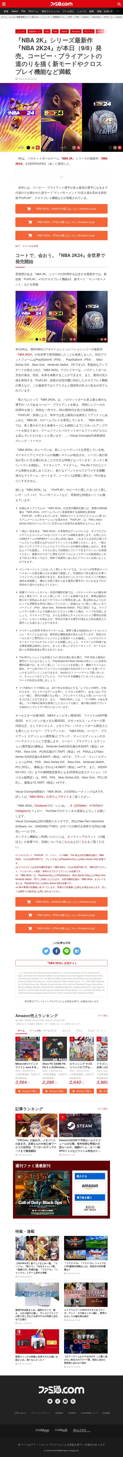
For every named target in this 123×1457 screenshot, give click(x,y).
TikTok (96, 805)
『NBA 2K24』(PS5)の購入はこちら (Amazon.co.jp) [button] (65, 222)
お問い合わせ (20, 1412)
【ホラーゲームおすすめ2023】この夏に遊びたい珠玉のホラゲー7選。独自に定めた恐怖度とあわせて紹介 (85, 1359)
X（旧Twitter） (79, 805)
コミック (66, 1030)
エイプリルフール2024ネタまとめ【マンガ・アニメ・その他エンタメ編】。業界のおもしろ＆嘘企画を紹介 (85, 1312)
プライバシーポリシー (40, 1412)
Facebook (41, 805)
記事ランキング (29, 1108)
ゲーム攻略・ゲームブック (43, 1030)
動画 (91, 11)
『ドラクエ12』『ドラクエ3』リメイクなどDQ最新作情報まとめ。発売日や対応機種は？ (85, 1266)
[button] (90, 1187)
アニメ (79, 1030)
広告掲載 (106, 1412)
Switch (15, 11)
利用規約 (59, 1412)
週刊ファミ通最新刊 (32, 1165)
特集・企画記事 (105, 11)
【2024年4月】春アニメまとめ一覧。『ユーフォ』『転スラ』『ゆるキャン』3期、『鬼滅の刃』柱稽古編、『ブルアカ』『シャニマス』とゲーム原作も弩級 (36, 1268)
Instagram (21, 811)
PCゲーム (33, 11)
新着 (6, 11)
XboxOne (96, 16)
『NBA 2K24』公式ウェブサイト (48, 796)
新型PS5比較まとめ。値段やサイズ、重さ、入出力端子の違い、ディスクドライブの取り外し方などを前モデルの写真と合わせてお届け (36, 1314)
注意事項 (72, 1412)
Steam (119, 16)
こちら (66, 841)
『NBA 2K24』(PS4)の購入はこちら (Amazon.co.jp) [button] (65, 235)
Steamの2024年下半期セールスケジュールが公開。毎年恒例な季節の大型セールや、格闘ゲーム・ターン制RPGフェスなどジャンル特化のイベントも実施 (80, 1145)
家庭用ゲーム (59, 16)
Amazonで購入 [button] (29, 1091)
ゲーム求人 (68, 11)
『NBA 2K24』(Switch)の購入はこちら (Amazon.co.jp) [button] (64, 208)
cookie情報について (89, 1412)
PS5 (23, 11)
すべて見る (103, 1015)
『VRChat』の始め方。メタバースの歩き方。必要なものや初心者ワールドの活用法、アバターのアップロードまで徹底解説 (35, 1145)
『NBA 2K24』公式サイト (61, 963)
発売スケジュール (51, 11)
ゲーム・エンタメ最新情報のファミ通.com (19, 16)
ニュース (81, 11)
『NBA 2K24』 (25, 354)
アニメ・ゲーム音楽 (98, 1030)
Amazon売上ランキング (36, 1015)
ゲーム (21, 1030)
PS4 (77, 16)
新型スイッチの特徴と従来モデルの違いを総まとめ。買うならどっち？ (36, 1358)
